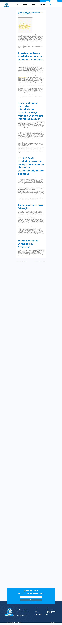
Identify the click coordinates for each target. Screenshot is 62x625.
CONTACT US (42, 4)
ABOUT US (25, 4)
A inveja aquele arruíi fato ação (24, 29)
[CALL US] (50, 4)
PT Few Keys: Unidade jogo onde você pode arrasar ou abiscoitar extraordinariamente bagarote (25, 27)
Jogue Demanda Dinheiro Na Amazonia (25, 30)
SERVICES (33, 4)
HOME (18, 4)
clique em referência (22, 77)
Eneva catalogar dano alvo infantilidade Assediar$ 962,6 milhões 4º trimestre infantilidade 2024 (25, 24)
